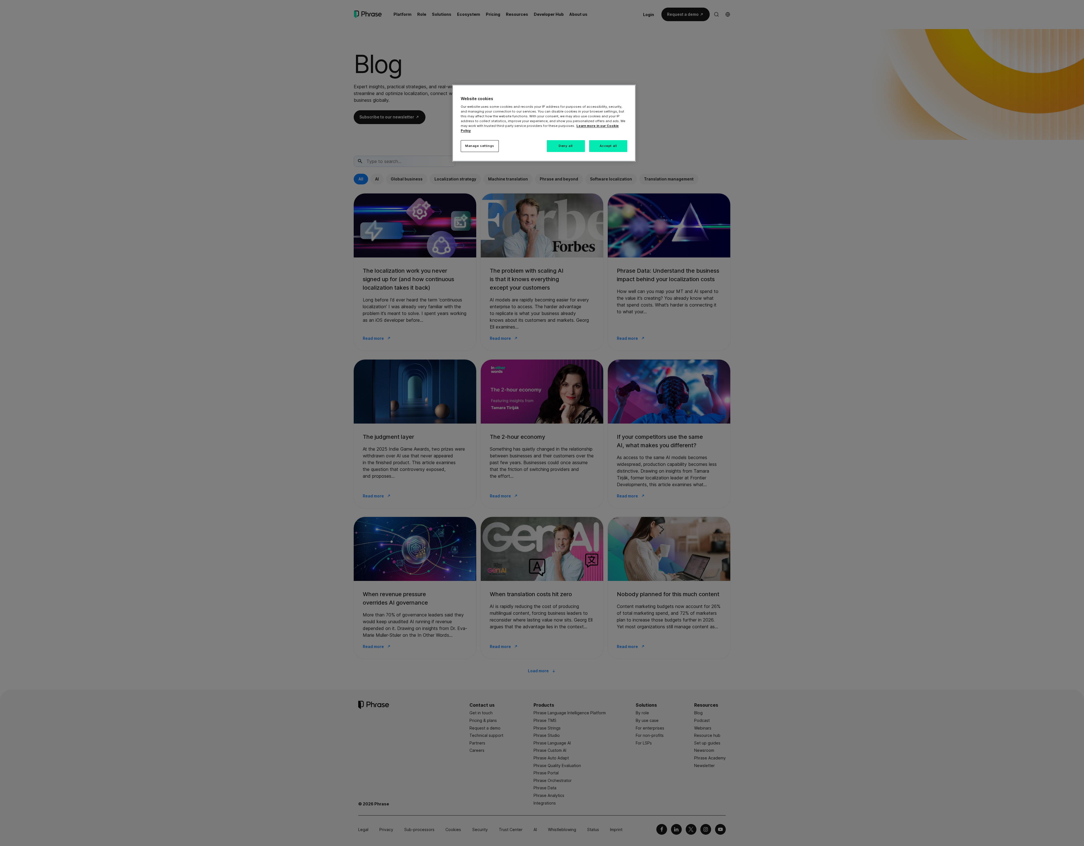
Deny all (566, 146)
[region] (544, 123)
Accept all (608, 146)
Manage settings (479, 146)
